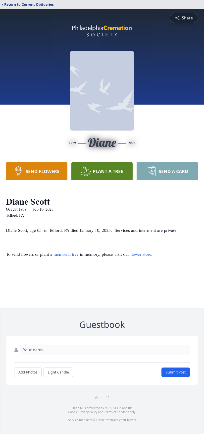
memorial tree (66, 254)
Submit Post (176, 372)
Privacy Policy (88, 412)
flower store (140, 254)
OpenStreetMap (107, 420)
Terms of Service (115, 412)
